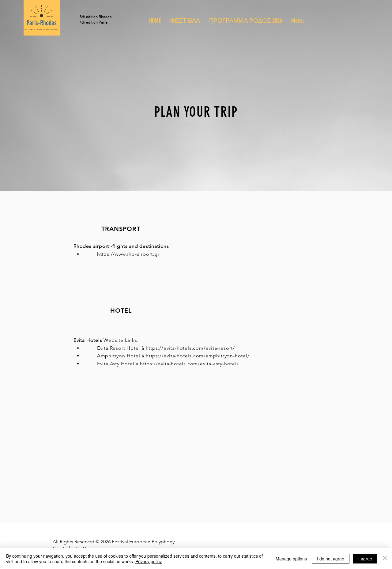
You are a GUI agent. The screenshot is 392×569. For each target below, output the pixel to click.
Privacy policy (148, 561)
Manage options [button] (291, 559)
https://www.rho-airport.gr (128, 254)
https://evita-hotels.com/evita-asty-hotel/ (189, 364)
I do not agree (330, 559)
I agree (365, 559)
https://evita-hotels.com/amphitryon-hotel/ (198, 356)
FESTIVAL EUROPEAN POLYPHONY (41, 29)
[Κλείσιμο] (384, 558)
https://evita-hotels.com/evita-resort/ (190, 348)
